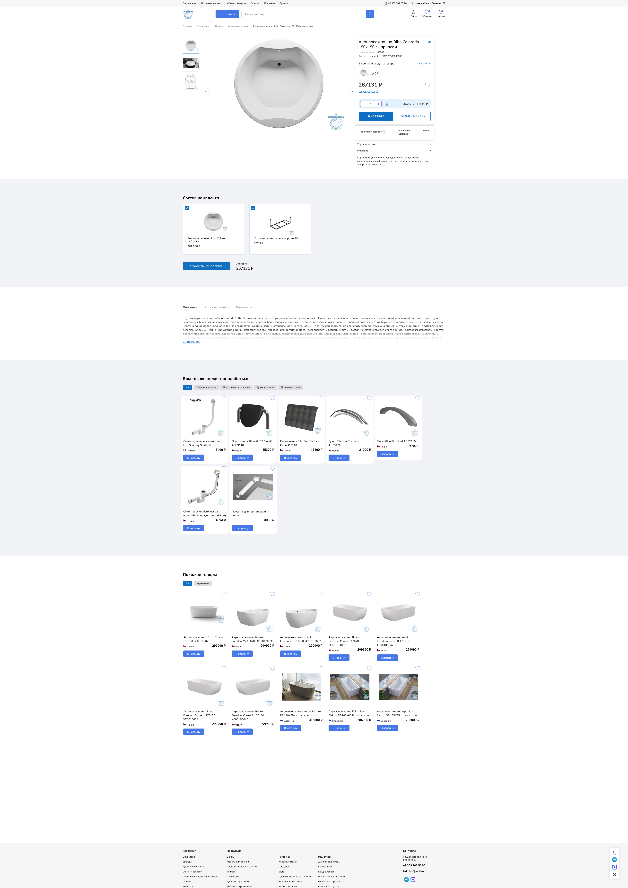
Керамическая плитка (291, 881)
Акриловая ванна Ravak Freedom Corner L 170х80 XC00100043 (344, 641)
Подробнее (424, 63)
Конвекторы (325, 866)
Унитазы (231, 871)
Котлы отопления (288, 886)
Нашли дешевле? (368, 90)
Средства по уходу (329, 886)
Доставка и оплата (211, 3)
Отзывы (255, 3)
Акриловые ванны (237, 26)
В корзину (376, 116)
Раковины (284, 856)
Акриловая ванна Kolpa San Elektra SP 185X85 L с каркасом (397, 713)
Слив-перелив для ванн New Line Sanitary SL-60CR (201, 443)
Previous (205, 91)
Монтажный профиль (330, 881)
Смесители (233, 876)
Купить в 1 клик (413, 116)
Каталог (230, 14)
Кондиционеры (326, 871)
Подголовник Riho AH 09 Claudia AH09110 (252, 443)
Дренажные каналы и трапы (295, 876)
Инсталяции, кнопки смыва (242, 866)
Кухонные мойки (288, 861)
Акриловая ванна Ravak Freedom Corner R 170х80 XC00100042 (393, 641)
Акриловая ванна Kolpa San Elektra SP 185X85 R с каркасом (349, 713)
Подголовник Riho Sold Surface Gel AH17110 (299, 443)
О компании (189, 3)
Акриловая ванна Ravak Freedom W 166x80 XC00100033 (253, 639)
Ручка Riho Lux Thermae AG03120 (344, 443)
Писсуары (284, 866)
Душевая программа (238, 881)
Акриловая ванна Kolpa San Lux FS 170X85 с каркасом (300, 713)
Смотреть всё (191, 341)
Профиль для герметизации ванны (250, 513)
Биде (281, 871)
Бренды (284, 3)
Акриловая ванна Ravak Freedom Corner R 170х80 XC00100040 (248, 715)
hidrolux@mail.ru (413, 871)
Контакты (269, 3)
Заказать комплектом (207, 266)
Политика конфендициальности (200, 876)
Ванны (219, 26)
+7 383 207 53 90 (414, 865)
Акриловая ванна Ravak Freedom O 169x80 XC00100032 (300, 639)
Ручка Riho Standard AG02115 (396, 441)
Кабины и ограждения (239, 886)
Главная (187, 26)
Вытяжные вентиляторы (331, 876)
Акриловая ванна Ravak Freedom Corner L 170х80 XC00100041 (199, 715)
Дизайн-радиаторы (329, 861)
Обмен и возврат (236, 3)
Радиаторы (324, 856)
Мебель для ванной (238, 861)
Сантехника (203, 26)
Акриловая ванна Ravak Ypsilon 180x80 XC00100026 (203, 639)
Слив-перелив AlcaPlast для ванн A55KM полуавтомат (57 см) (204, 513)
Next (352, 91)
